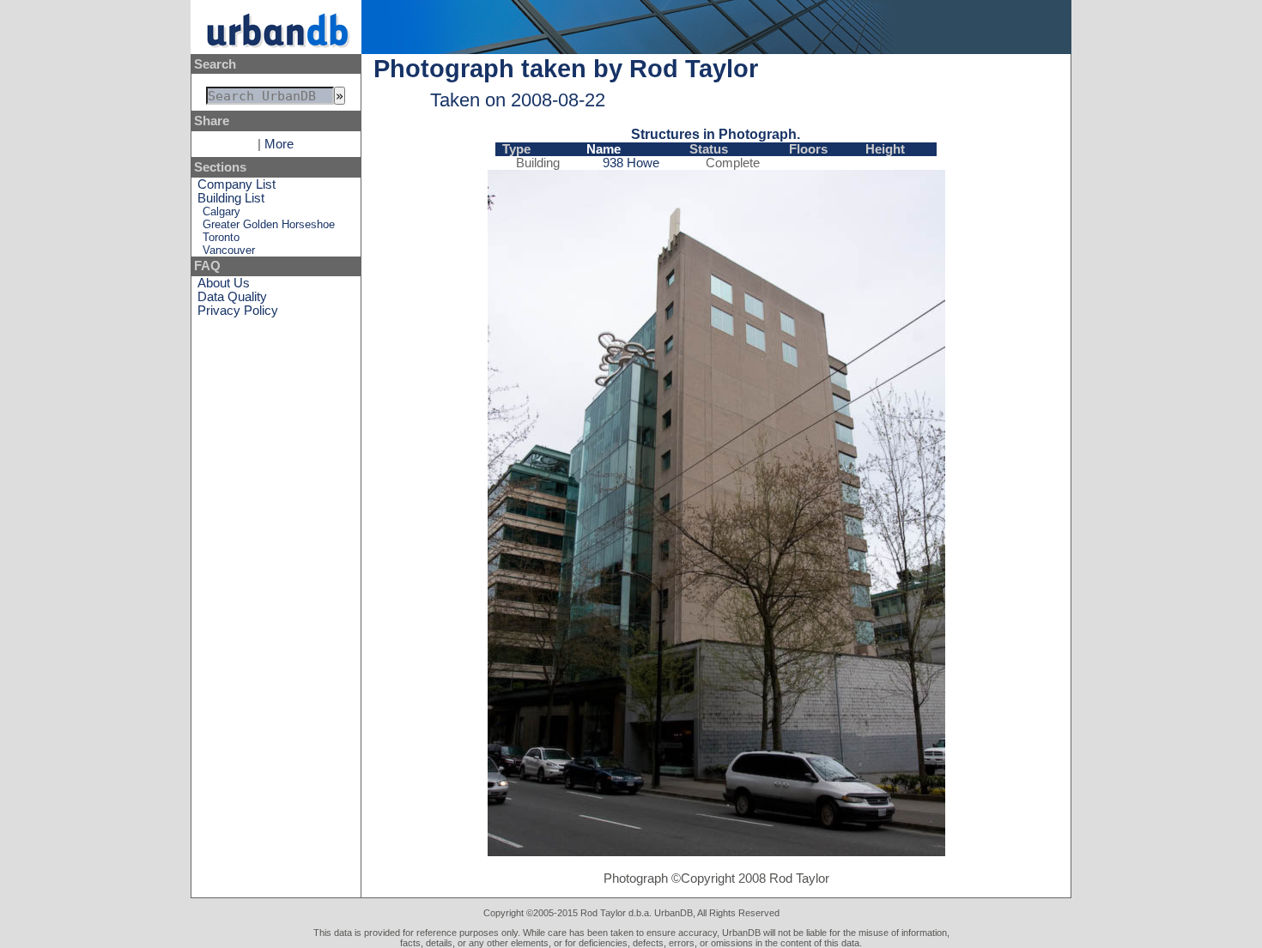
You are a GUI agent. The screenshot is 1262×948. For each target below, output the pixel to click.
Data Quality (232, 297)
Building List (230, 198)
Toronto (221, 237)
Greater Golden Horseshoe (269, 224)
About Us (223, 283)
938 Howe (631, 163)
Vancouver (229, 250)
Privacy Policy (237, 310)
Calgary (221, 211)
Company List (236, 184)
